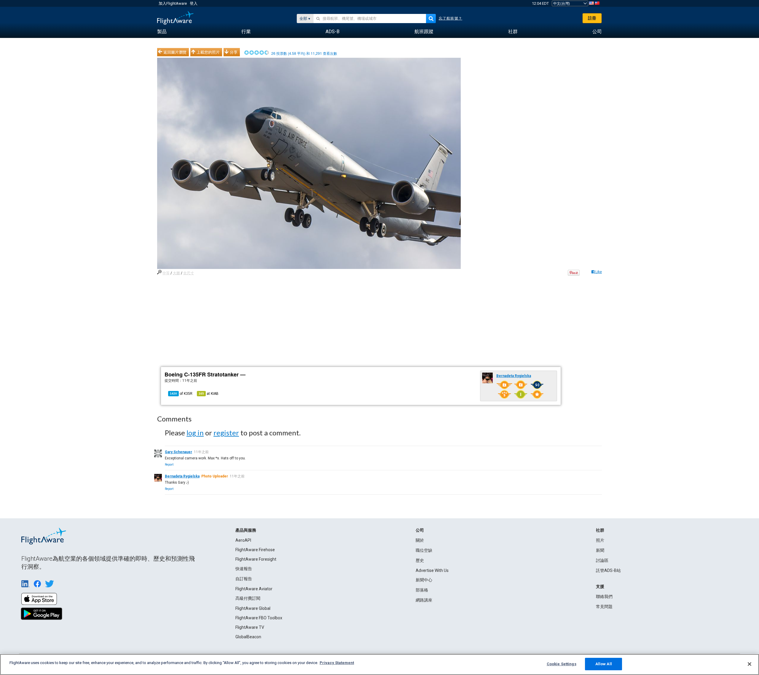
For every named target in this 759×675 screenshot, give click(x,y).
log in (195, 432)
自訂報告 (243, 578)
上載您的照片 (208, 52)
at (209, 394)
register (226, 432)
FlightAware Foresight (255, 559)
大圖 (176, 273)
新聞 (600, 550)
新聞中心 (424, 580)
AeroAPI (243, 540)
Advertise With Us (432, 570)
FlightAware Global (252, 608)
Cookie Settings (561, 664)
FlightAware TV (249, 627)
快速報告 (243, 568)
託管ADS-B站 (608, 570)
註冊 (592, 18)
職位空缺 (424, 550)
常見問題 (604, 606)
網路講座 (424, 600)
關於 (420, 540)
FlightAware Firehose (255, 549)
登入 (193, 3)
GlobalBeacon (248, 636)
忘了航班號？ (450, 18)
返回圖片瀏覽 (174, 52)
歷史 (420, 560)
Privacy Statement (337, 662)
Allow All (603, 664)
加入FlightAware (173, 3)
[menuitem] (162, 31)
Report (169, 464)
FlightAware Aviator (253, 588)
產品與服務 (245, 530)
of (181, 394)
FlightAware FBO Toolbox (258, 617)
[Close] (749, 664)
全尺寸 (188, 273)
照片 (600, 540)
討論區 (602, 560)
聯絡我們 (604, 596)
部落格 (422, 590)
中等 (166, 273)
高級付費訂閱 (247, 598)
